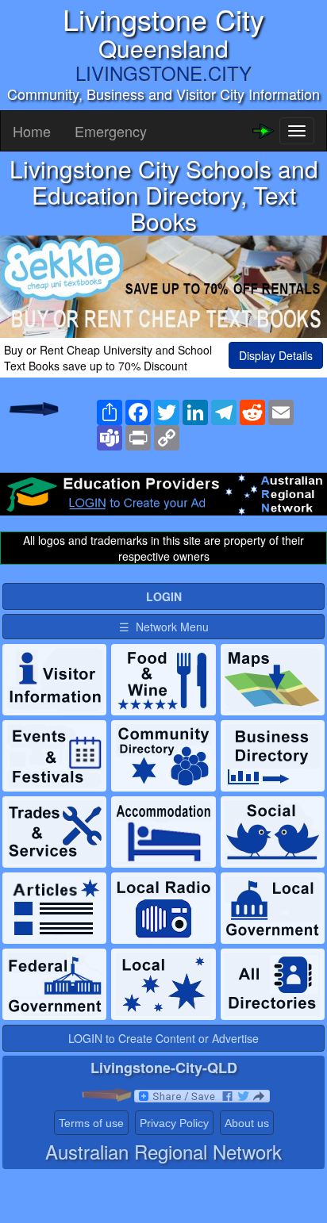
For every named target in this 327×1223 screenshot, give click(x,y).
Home (32, 131)
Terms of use (91, 1123)
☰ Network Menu (164, 627)
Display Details (276, 355)
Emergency (111, 131)
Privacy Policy (174, 1123)
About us (247, 1123)
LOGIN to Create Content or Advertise (163, 1038)
